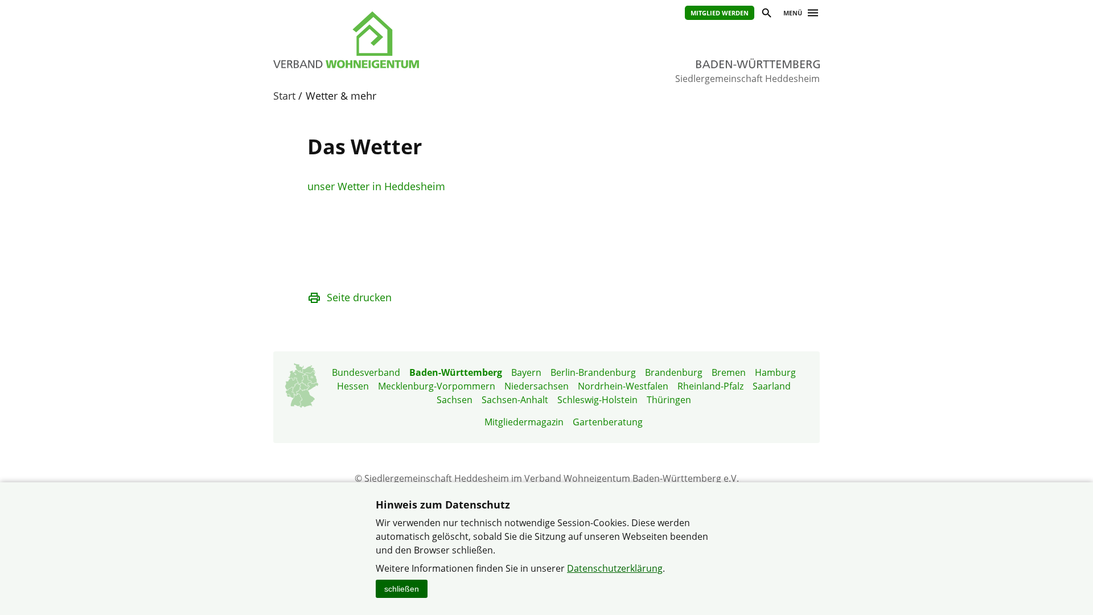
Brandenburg (673, 372)
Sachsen (454, 399)
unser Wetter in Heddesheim (376, 186)
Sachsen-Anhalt (515, 399)
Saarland (772, 386)
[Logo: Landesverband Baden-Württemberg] (398, 39)
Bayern (526, 372)
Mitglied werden (720, 13)
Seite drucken (359, 297)
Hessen (353, 386)
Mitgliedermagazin (524, 422)
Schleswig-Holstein (597, 399)
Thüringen (669, 399)
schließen (401, 588)
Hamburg (775, 372)
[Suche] (766, 14)
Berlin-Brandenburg (593, 372)
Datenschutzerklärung (615, 568)
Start (284, 95)
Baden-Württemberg (455, 372)
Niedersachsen (536, 386)
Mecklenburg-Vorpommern (436, 386)
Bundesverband (366, 372)
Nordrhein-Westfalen (623, 386)
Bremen (729, 372)
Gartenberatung (608, 422)
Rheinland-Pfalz (710, 386)
